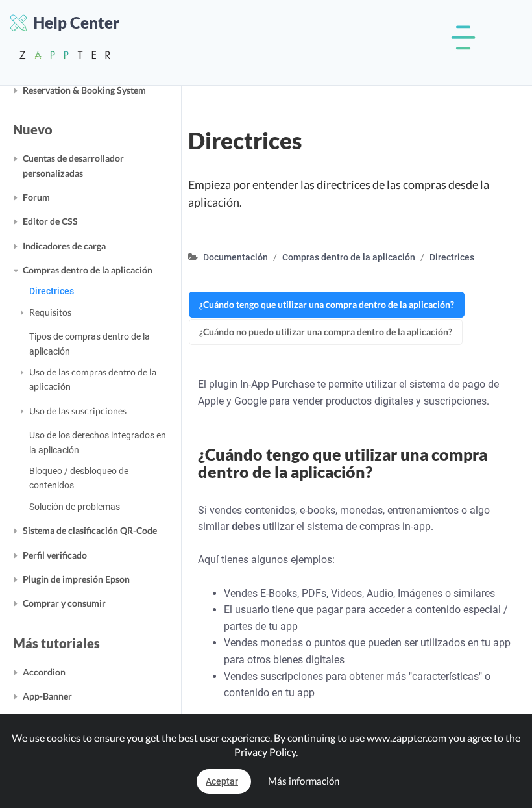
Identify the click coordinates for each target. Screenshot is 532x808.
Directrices (51, 291)
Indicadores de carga (64, 245)
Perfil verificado (55, 555)
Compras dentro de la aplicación (87, 269)
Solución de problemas (74, 506)
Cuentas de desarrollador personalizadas (73, 165)
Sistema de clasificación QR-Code (90, 530)
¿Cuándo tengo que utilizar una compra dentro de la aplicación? (326, 304)
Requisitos (50, 312)
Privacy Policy (265, 752)
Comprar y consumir (64, 603)
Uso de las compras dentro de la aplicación (92, 379)
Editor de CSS (50, 221)
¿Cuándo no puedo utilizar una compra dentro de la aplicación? (325, 331)
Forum (36, 197)
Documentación (235, 257)
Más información (303, 781)
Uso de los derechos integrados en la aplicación (97, 442)
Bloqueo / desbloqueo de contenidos (78, 478)
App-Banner (47, 695)
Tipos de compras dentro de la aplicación (89, 343)
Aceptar (222, 781)
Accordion (44, 671)
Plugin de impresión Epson (76, 579)
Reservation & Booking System (84, 89)
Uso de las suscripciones (78, 410)
